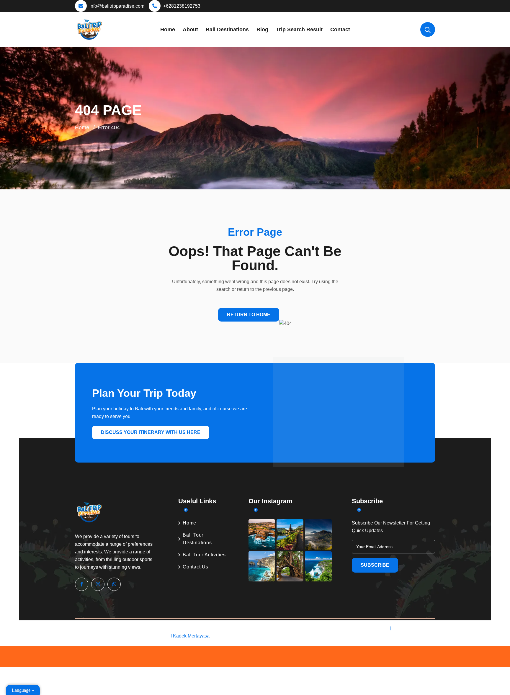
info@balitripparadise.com (116, 6)
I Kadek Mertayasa (190, 635)
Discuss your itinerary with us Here (150, 432)
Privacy (377, 628)
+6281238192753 (181, 6)
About (190, 29)
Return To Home (248, 314)
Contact (340, 29)
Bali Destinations (227, 29)
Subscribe (375, 565)
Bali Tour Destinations (197, 538)
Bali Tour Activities (204, 554)
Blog (262, 29)
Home (167, 29)
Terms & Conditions (414, 628)
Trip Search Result (299, 29)
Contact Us (195, 566)
